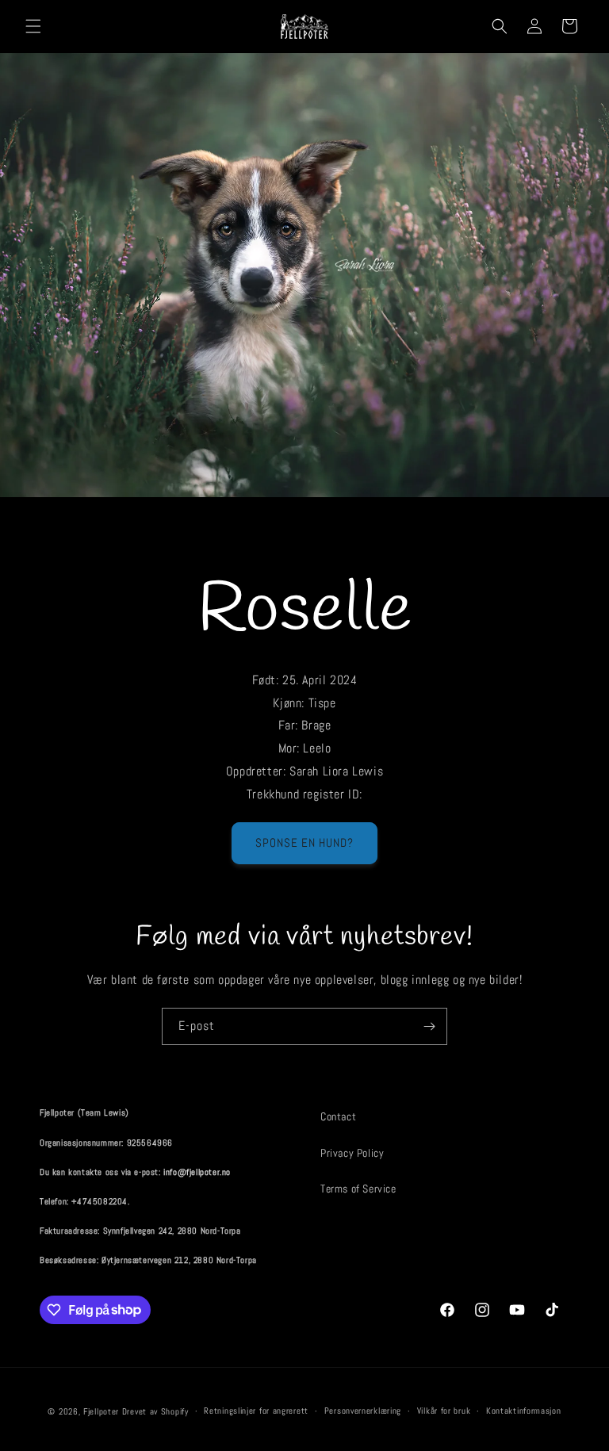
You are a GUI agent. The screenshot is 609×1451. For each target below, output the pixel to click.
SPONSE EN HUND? (304, 842)
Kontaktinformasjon (523, 1410)
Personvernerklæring (362, 1410)
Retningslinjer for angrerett (256, 1410)
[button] (33, 26)
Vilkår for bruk (444, 1410)
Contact (338, 1116)
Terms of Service (358, 1188)
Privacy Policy (352, 1153)
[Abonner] (429, 1026)
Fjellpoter (101, 1411)
